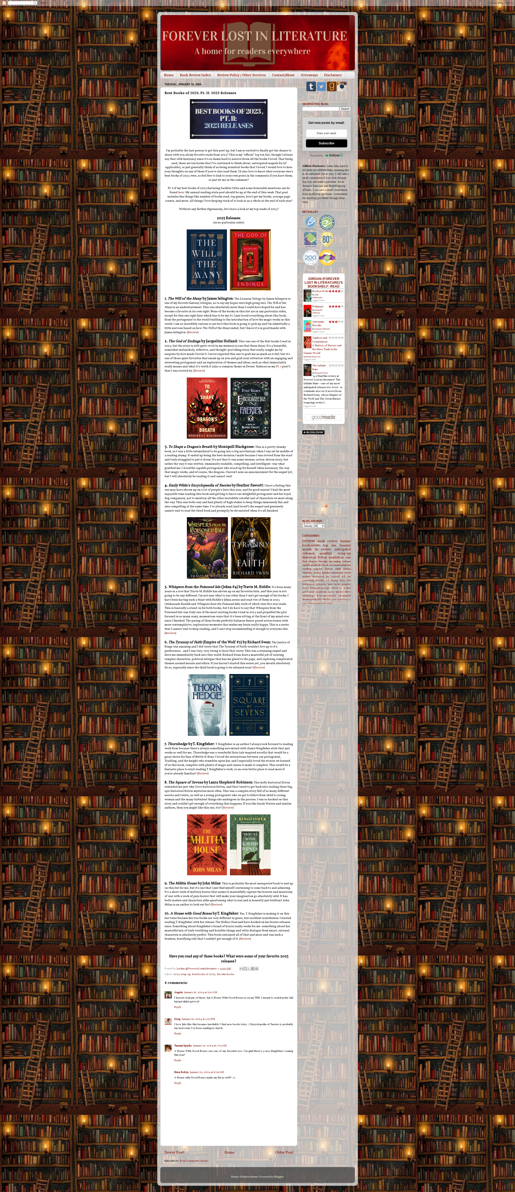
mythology (308, 595)
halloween (308, 584)
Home (169, 75)
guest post (308, 592)
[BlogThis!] (245, 969)
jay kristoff (333, 576)
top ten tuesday (337, 545)
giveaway (321, 584)
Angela (178, 992)
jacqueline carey (325, 592)
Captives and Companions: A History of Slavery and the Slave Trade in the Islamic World (322, 345)
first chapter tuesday (315, 561)
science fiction (323, 569)
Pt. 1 (278, 367)
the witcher (324, 599)
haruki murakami (332, 573)
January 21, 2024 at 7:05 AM (210, 1046)
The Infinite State (319, 367)
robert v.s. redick (341, 588)
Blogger (278, 1177)
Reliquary (317, 306)
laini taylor (334, 584)
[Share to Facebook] (253, 969)
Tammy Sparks (183, 1046)
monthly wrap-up (335, 553)
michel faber (343, 592)
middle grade (310, 565)
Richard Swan (321, 373)
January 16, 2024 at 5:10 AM (200, 992)
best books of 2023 (203, 974)
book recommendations (336, 565)
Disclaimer (333, 75)
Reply (177, 1007)
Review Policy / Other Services (241, 75)
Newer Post (174, 1152)
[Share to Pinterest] (257, 969)
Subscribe (326, 143)
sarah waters (327, 603)
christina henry (311, 573)
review (308, 541)
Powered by (316, 155)
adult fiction (343, 569)
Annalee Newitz (322, 329)
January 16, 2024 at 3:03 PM (198, 1019)
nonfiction (336, 557)
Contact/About (283, 75)
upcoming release (340, 561)
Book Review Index (195, 75)
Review (193, 332)
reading (306, 569)
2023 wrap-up (182, 974)
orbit (348, 558)
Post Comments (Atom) (194, 1161)
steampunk (344, 595)
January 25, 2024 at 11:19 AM (207, 1072)
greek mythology (340, 599)
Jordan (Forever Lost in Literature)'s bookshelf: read (324, 282)
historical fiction (314, 557)
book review (328, 541)
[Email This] (241, 969)
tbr (320, 565)
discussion (318, 576)
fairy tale (345, 580)
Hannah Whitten (317, 311)
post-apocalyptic (326, 595)
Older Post (284, 1152)
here (181, 192)
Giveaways (309, 75)
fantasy (345, 541)
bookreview (311, 545)
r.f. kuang (332, 580)
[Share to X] (249, 969)
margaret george (320, 588)
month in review (317, 549)
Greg (177, 1019)
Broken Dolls (320, 291)
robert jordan (314, 603)
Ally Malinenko (317, 296)
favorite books (225, 974)
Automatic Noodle (318, 324)
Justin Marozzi (313, 356)
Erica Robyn (181, 1072)
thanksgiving (309, 599)
